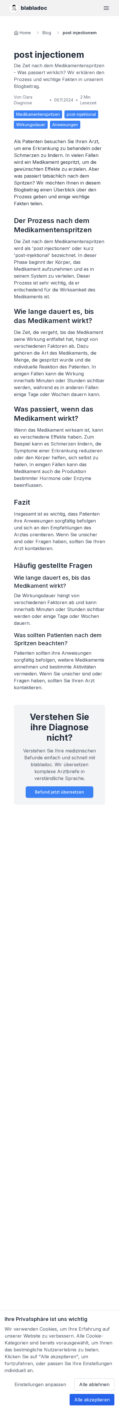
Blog (46, 32)
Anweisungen (65, 124)
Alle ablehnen (94, 1384)
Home (25, 32)
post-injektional (81, 114)
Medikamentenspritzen (38, 114)
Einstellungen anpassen (40, 1384)
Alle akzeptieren (92, 1400)
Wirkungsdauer (30, 124)
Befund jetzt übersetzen (59, 791)
